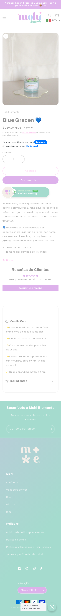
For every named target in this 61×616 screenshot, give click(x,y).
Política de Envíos (16, 540)
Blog (8, 512)
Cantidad (7, 153)
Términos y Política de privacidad (24, 554)
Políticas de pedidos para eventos (25, 532)
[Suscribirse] (51, 429)
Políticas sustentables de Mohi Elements (28, 547)
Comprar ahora (31, 180)
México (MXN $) (29, 590)
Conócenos (12, 482)
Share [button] (9, 260)
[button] (4, 17)
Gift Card (11, 504)
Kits (8, 497)
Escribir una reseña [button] (30, 288)
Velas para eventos (16, 490)
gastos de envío (29, 132)
